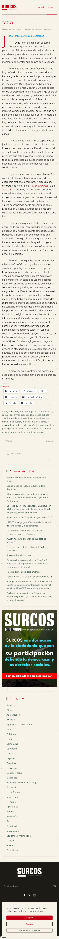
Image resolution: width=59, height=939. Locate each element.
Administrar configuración (29, 930)
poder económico (30, 425)
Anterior (8, 441)
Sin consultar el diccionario (19, 555)
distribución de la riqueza (14, 418)
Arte (8, 729)
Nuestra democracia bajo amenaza (23, 571)
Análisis (38, 29)
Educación (11, 768)
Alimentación (13, 714)
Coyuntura (11, 748)
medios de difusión (11, 421)
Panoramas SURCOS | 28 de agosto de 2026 (29, 517)
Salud (9, 821)
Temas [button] (50, 7)
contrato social (45, 411)
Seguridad (11, 826)
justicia (31, 418)
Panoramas (12, 806)
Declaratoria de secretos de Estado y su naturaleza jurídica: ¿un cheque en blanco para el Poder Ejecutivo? (29, 597)
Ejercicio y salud (14, 773)
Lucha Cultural (13, 792)
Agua (9, 705)
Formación (11, 787)
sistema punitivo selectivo (31, 432)
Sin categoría (12, 831)
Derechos (47, 29)
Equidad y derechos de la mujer (22, 782)
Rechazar (29, 924)
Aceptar (29, 917)
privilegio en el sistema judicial (17, 428)
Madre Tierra (12, 797)
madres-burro (43, 418)
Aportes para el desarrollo (19, 724)
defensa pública (41, 414)
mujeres (26, 421)
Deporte (10, 758)
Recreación (11, 816)
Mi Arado (11, 802)
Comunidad (12, 743)
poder (18, 425)
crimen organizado (23, 414)
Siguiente (50, 441)
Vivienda (10, 845)
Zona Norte (12, 850)
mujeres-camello (40, 421)
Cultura (10, 753)
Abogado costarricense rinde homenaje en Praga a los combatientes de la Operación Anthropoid (27, 498)
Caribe (9, 739)
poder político (47, 425)
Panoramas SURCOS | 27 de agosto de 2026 (29, 576)
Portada (41, 7)
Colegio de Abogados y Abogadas (19, 411)
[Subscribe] (54, 886)
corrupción (7, 414)
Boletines (11, 734)
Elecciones (11, 777)
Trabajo (10, 840)
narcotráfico (8, 425)
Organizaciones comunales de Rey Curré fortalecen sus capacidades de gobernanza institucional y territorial (27, 564)
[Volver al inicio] (9, 7)
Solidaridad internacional (18, 835)
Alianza (10, 710)
